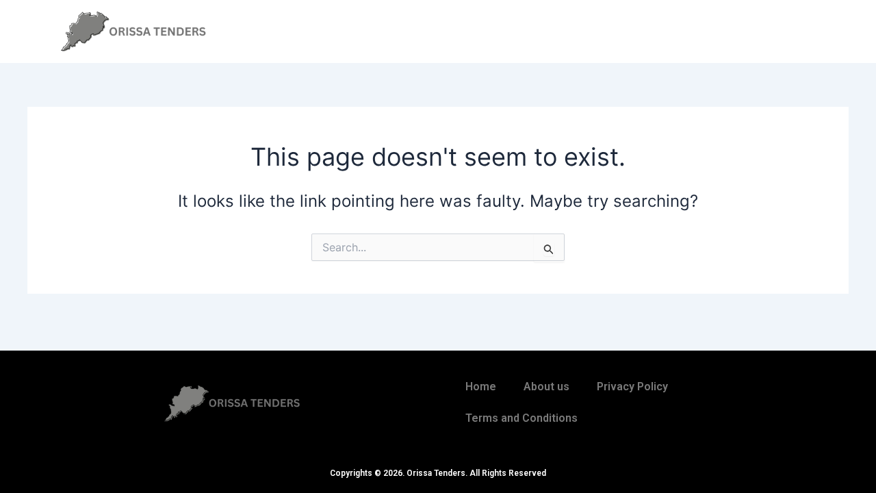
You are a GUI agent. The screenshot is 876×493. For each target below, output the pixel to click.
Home (480, 386)
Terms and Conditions (521, 418)
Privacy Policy (632, 386)
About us (546, 386)
